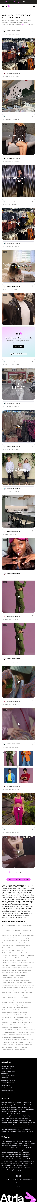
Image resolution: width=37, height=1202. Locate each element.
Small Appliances (24, 1114)
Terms (18, 1186)
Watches (26, 1105)
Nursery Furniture (6, 1122)
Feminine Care (5, 1131)
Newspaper (24, 1131)
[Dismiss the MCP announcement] (35, 2)
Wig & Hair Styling (16, 1131)
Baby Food (18, 1118)
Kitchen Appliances (16, 1109)
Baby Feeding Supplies (7, 1118)
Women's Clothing (6, 1102)
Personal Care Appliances (19, 1111)
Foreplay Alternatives (7, 1066)
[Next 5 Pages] (23, 872)
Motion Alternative (7, 1068)
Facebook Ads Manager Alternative (8, 1072)
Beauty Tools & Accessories (9, 1129)
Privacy (18, 1183)
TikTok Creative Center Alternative (8, 1076)
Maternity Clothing (24, 1116)
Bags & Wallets (14, 1105)
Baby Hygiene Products (25, 1120)
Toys (34, 1122)
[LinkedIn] (17, 1176)
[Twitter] (20, 1176)
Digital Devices (5, 1109)
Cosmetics (16, 1125)
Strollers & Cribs (17, 1122)
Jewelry (21, 1105)
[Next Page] (31, 872)
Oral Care (15, 1127)
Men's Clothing (17, 1102)
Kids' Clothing (14, 1116)
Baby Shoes (4, 1120)
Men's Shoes (5, 1105)
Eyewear (32, 1105)
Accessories (5, 1107)
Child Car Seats (13, 1120)
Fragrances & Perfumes (27, 1125)
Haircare (9, 1125)
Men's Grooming (23, 1127)
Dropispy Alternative (7, 1088)
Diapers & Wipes (27, 1122)
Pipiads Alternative (7, 1090)
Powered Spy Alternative (8, 1093)
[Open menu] (34, 6)
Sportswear (27, 1107)
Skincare (3, 1125)
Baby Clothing (5, 1116)
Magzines (31, 1131)
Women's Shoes (26, 1102)
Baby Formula (26, 1118)
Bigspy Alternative (6, 1085)
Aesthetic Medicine (24, 1129)
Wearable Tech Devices (16, 1107)
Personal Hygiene (6, 1127)
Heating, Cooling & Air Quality (9, 1114)
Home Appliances (6, 1111)
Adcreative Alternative (8, 1080)
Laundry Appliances (28, 1109)
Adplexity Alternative (7, 1083)
